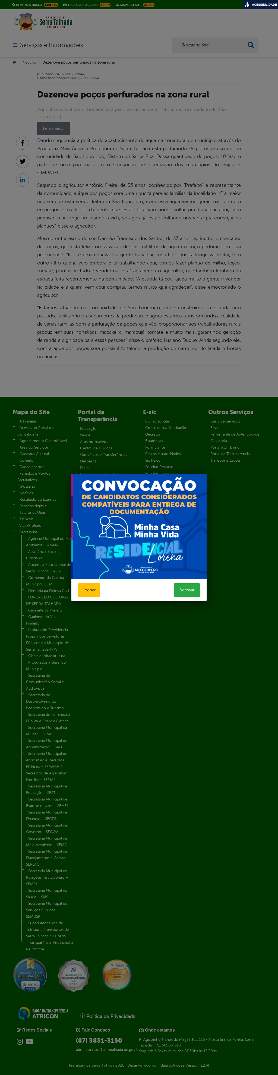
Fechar (89, 590)
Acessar (186, 590)
